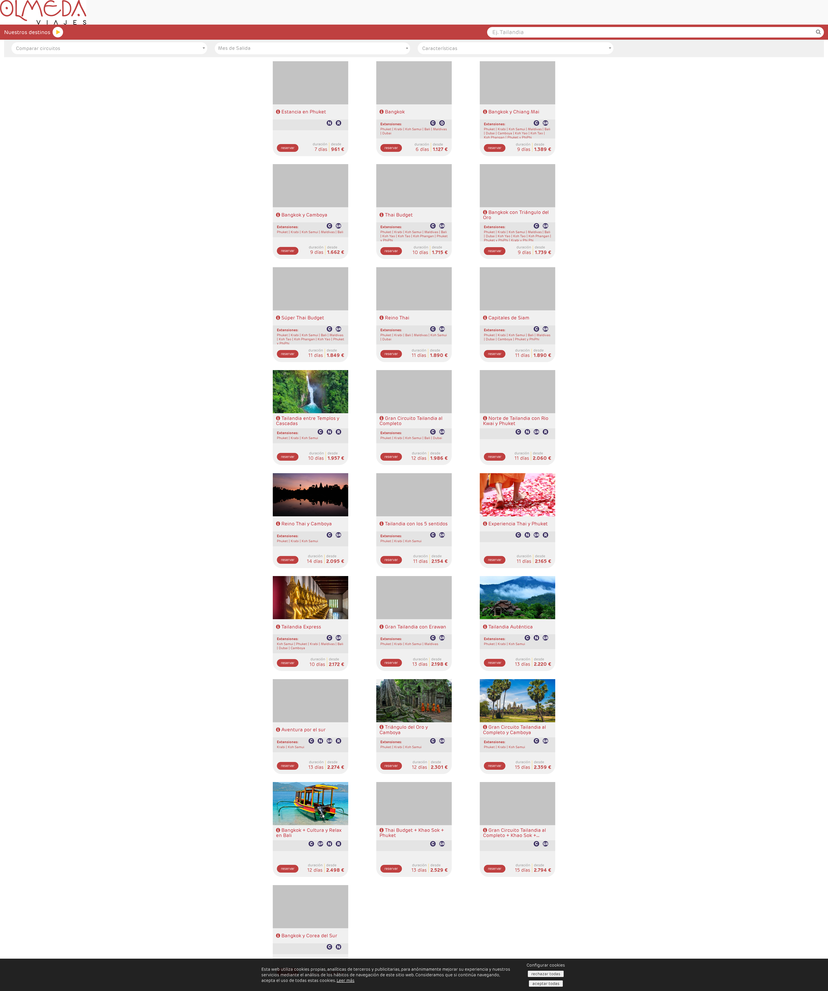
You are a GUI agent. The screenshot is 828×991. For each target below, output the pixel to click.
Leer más (345, 980)
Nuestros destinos (27, 32)
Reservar (287, 148)
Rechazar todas (545, 973)
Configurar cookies (546, 965)
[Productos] (57, 32)
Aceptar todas (545, 983)
